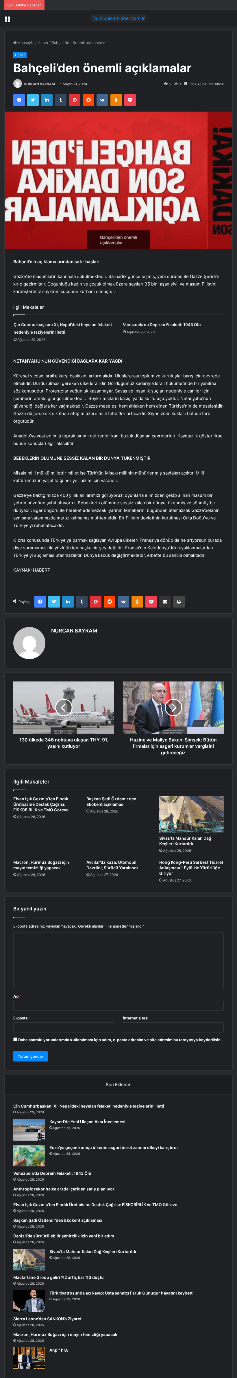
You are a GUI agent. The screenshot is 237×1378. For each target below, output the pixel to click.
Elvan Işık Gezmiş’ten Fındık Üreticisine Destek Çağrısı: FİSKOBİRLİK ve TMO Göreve (40, 804)
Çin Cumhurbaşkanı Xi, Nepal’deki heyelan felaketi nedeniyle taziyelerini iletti (88, 1106)
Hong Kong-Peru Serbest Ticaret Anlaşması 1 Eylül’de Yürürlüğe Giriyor (191, 868)
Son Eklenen (119, 1084)
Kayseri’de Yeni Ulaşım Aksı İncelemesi (87, 1121)
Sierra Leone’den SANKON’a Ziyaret (47, 1318)
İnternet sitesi (136, 1018)
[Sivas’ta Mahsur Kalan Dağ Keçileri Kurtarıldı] (191, 814)
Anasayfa (25, 42)
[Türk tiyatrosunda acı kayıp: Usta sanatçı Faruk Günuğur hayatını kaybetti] (29, 1301)
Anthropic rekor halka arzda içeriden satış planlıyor (63, 1188)
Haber (43, 42)
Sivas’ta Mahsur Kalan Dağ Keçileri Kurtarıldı (92, 1251)
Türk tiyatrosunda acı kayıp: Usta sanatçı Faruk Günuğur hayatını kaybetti (121, 1292)
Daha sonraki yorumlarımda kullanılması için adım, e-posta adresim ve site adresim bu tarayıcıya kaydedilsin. (120, 1039)
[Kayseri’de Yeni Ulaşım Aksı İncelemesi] (29, 1130)
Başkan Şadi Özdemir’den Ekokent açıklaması (57, 1220)
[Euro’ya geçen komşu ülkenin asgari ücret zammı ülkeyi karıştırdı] (29, 1155)
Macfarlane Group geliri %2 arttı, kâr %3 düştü (58, 1277)
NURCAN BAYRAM (39, 84)
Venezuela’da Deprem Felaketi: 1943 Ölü (162, 324)
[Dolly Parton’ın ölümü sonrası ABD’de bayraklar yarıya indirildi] (29, 1358)
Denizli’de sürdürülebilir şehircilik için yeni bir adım (63, 1235)
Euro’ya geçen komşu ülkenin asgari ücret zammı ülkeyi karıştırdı (113, 1147)
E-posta (22, 1018)
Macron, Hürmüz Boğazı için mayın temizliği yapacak (65, 1334)
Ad (17, 996)
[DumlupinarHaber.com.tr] (118, 18)
